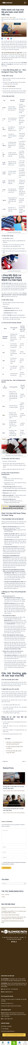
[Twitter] (5, 38)
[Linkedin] (11, 38)
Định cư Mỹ (13, 790)
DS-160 (9, 86)
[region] (13, 427)
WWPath (22, 56)
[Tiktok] (16, 941)
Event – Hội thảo (5, 894)
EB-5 (14, 615)
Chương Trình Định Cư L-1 (7, 1003)
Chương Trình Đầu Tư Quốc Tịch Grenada (11, 1006)
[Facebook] (2, 38)
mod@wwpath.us (8, 991)
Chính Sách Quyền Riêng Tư (7, 1031)
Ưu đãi (2, 896)
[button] (14, 1034)
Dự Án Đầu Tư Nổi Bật (6, 1026)
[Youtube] (12, 941)
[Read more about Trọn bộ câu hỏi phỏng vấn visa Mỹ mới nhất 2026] (14, 800)
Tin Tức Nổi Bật (4, 1028)
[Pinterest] (8, 38)
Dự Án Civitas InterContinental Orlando (10, 915)
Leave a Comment (6, 790)
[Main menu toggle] (25, 3)
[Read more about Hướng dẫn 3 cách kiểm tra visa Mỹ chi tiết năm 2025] (14, 778)
